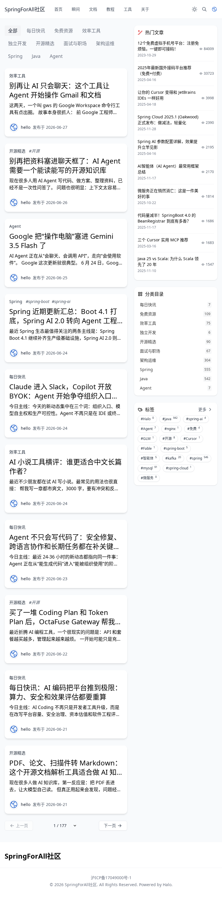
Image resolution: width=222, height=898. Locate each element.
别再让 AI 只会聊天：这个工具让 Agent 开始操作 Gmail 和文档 (59, 90)
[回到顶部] (209, 885)
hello (25, 127)
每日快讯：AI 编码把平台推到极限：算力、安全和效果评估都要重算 (65, 692)
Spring (15, 56)
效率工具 (91, 30)
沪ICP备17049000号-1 (111, 877)
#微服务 (149, 478)
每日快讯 (36, 30)
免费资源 (63, 30)
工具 (128, 9)
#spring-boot (37, 301)
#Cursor (192, 438)
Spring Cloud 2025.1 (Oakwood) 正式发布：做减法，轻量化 (168, 119)
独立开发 (17, 43)
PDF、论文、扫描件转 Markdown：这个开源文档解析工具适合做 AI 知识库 (65, 772)
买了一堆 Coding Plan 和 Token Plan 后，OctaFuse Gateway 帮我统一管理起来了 (65, 621)
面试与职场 (75, 43)
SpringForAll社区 (81, 884)
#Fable (148, 448)
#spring (199, 458)
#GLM (147, 438)
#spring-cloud (178, 468)
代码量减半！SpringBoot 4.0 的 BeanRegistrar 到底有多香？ (167, 218)
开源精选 (45, 43)
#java (169, 419)
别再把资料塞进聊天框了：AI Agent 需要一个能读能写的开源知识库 (65, 165)
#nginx (171, 428)
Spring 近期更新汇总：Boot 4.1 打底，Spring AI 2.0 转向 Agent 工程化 (63, 320)
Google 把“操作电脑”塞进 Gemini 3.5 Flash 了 (61, 240)
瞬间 (76, 9)
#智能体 (149, 458)
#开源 (34, 151)
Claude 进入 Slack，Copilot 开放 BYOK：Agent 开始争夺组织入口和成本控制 (64, 396)
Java (36, 56)
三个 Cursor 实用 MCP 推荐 (163, 240)
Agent (56, 56)
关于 (145, 9)
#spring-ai (61, 301)
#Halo (147, 419)
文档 (93, 9)
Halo (167, 884)
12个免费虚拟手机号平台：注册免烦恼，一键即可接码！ (168, 46)
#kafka (173, 458)
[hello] (13, 127)
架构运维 (105, 43)
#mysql (149, 468)
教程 (110, 9)
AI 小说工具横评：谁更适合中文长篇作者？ (65, 466)
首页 (58, 9)
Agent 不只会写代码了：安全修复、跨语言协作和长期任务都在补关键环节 (65, 546)
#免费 (193, 428)
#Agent (148, 428)
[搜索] (204, 9)
